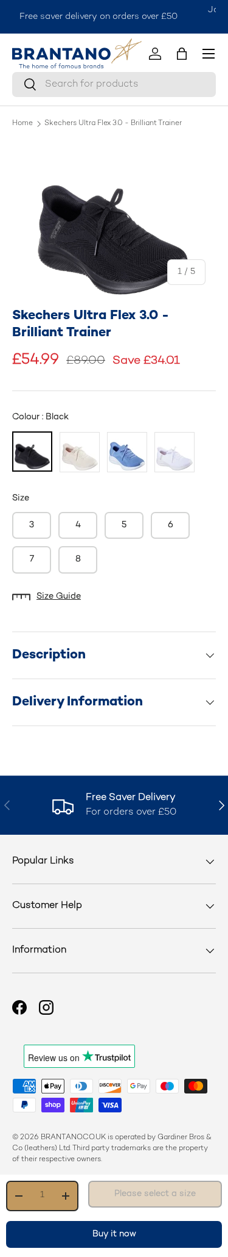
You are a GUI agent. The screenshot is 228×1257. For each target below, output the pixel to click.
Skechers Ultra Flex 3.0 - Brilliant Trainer (113, 124)
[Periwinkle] (127, 452)
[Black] (32, 451)
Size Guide (58, 596)
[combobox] (114, 84)
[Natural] (80, 452)
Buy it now (114, 1234)
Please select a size (155, 1193)
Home (22, 124)
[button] (181, 53)
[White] (174, 452)
